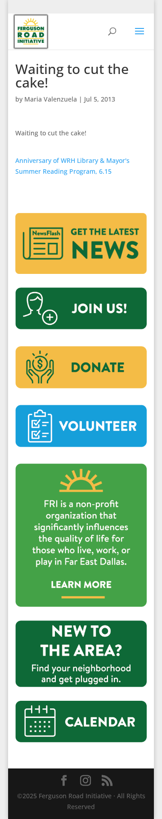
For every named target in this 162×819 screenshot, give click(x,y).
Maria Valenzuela (50, 99)
